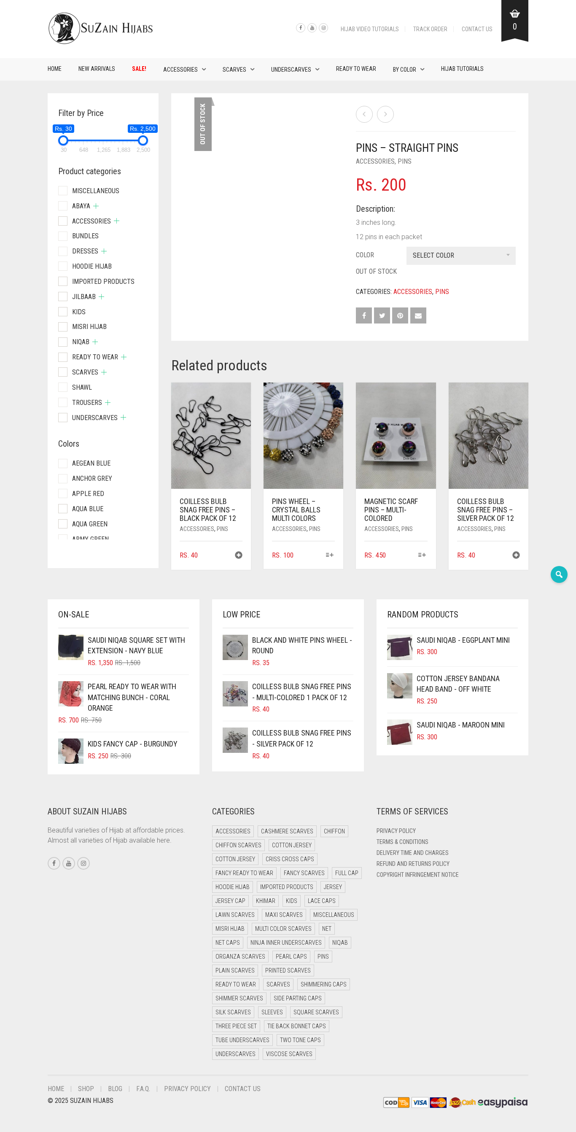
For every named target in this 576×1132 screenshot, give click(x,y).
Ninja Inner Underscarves (286, 942)
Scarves (234, 69)
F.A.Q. (143, 1089)
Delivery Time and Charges (413, 852)
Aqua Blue (87, 509)
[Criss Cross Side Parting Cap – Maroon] (385, 114)
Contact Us (477, 29)
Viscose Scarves (289, 1054)
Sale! (139, 68)
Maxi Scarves (284, 914)
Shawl (82, 387)
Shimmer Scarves (239, 998)
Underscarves (291, 69)
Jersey (333, 887)
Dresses (85, 251)
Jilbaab (84, 297)
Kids (79, 312)
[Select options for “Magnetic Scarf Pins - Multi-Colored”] (422, 556)
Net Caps (227, 942)
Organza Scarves (240, 956)
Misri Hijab (89, 327)
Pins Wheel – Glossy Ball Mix (37, 4)
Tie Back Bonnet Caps (296, 1026)
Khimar (265, 901)
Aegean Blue (91, 463)
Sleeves (272, 1012)
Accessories (180, 69)
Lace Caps (322, 901)
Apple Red (88, 494)
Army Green (90, 539)
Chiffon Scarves (238, 845)
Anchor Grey (92, 478)
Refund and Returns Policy (413, 863)
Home (55, 68)
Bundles (85, 236)
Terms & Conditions (402, 841)
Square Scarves (316, 1012)
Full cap (346, 873)
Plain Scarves (235, 970)
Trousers (87, 403)
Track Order (430, 29)
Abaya (81, 206)
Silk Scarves (233, 1012)
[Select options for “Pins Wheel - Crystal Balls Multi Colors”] (329, 556)
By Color (404, 69)
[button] (238, 556)
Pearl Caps (291, 956)
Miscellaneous (95, 191)
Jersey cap (230, 901)
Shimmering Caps (324, 984)
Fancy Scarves (304, 873)
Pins (405, 161)
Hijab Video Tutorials (370, 29)
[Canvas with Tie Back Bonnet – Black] (364, 114)
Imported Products (103, 282)
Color (365, 255)
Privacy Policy (396, 830)
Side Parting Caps (298, 998)
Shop (86, 1089)
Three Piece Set (236, 1026)
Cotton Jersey (292, 845)
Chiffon (334, 831)
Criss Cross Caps (290, 859)
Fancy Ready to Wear (244, 873)
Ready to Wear (356, 68)
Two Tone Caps (300, 1040)
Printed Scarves (288, 970)
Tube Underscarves (242, 1040)
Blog (115, 1089)
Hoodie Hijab (92, 266)
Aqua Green (90, 524)
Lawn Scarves (235, 914)
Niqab (80, 342)
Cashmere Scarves (287, 831)
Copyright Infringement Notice (418, 874)
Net (326, 928)
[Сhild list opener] (96, 206)
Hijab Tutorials (462, 68)
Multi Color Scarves (283, 928)
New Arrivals (96, 68)
